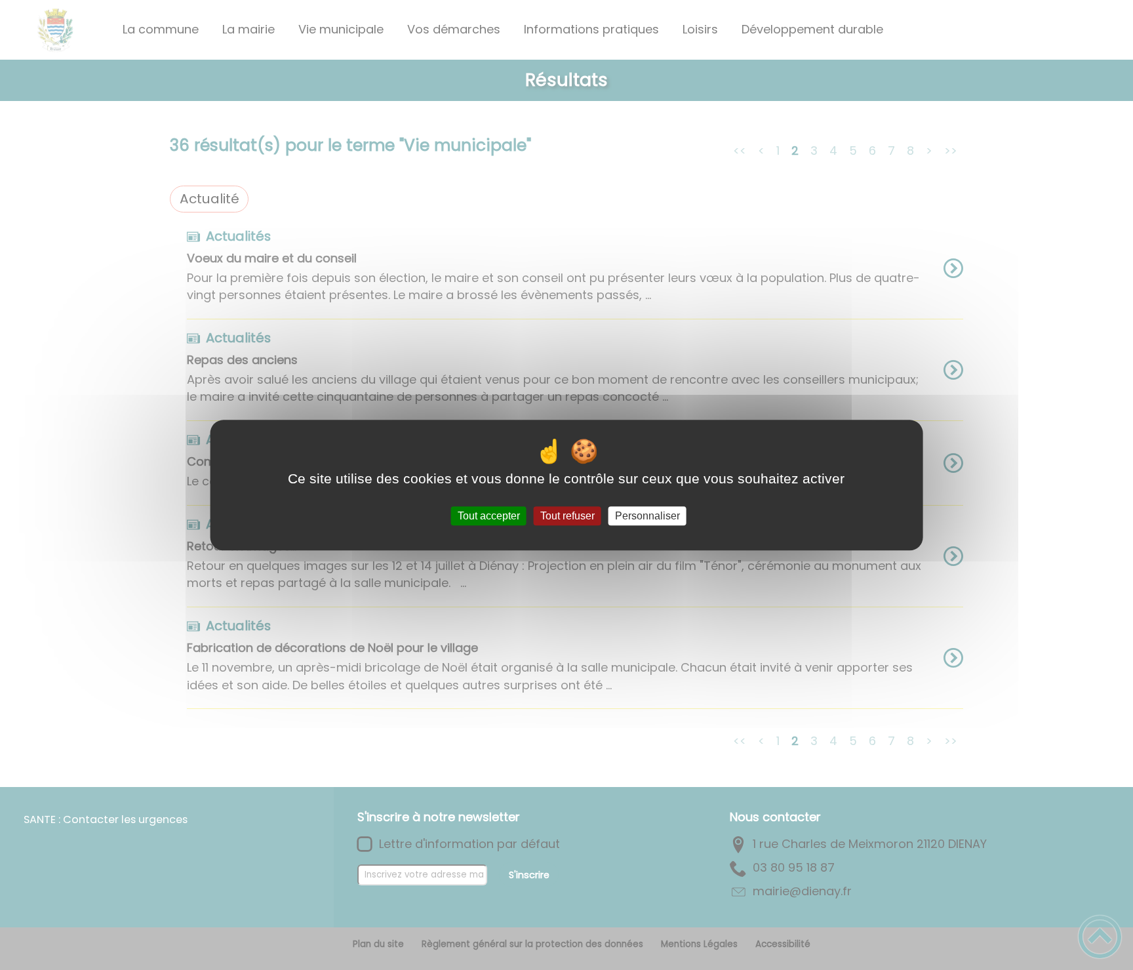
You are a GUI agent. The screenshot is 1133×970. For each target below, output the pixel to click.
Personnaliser (647, 515)
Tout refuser (567, 515)
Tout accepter (489, 515)
